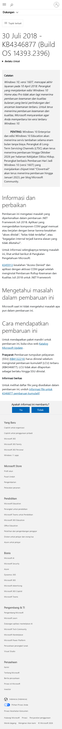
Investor (7, 689)
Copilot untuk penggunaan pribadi (18, 433)
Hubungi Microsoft (12, 717)
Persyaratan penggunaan (40, 717)
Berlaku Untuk (12, 61)
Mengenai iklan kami (27, 723)
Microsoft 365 (10, 438)
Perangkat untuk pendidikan (15, 509)
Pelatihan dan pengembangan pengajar (20, 531)
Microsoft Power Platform (14, 640)
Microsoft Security (11, 563)
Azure (6, 569)
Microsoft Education (12, 503)
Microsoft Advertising (13, 585)
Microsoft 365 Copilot (13, 591)
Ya (20, 410)
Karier (6, 667)
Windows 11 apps (11, 455)
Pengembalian (10, 482)
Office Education (11, 525)
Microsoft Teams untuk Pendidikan (18, 514)
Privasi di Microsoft (12, 683)
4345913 (7, 265)
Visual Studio (9, 651)
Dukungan (9, 12)
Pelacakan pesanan (12, 487)
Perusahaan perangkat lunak (16, 645)
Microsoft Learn (10, 618)
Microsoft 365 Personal (13, 449)
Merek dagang (10, 723)
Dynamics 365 (10, 574)
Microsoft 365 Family (13, 444)
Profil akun (8, 471)
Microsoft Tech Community (15, 629)
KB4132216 (17, 359)
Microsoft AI (9, 558)
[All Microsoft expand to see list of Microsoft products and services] (4, 5)
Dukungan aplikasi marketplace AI (18, 623)
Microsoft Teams (11, 596)
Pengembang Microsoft (13, 612)
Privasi (24, 717)
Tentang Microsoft (11, 672)
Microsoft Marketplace (13, 634)
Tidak (40, 410)
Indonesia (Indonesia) (18, 699)
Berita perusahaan (11, 678)
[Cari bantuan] (12, 4)
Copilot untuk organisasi (14, 427)
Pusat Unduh (9, 476)
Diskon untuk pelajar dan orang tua (19, 536)
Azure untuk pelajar (12, 542)
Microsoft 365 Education (14, 520)
